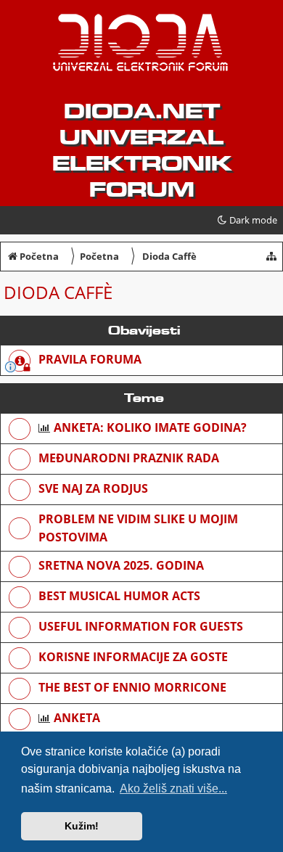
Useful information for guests (140, 626)
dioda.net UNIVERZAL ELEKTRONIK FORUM (141, 150)
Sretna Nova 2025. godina (121, 565)
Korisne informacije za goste (133, 657)
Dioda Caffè (58, 292)
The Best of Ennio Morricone (132, 687)
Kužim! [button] (82, 826)
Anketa (77, 718)
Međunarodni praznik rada (128, 458)
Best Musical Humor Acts (119, 596)
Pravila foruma (90, 359)
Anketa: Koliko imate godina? (150, 427)
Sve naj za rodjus (93, 488)
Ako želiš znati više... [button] (173, 788)
